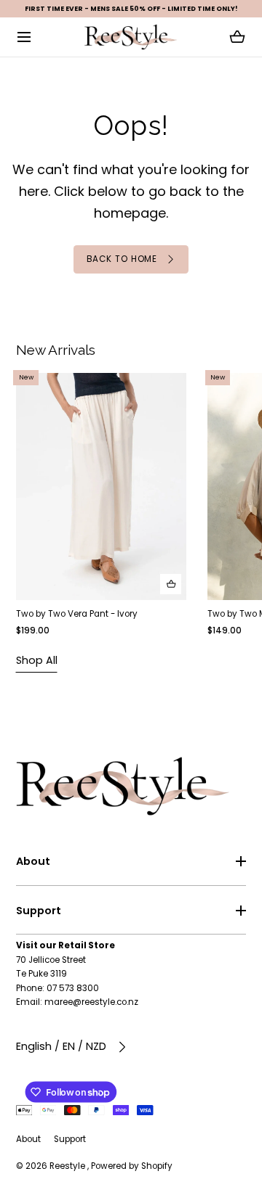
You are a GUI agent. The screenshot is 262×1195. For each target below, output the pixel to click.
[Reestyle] (131, 37)
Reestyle (68, 1166)
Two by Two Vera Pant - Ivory (77, 614)
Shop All (36, 660)
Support (38, 910)
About (33, 861)
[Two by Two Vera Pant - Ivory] (101, 486)
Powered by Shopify (131, 1166)
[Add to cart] (170, 584)
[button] (24, 37)
